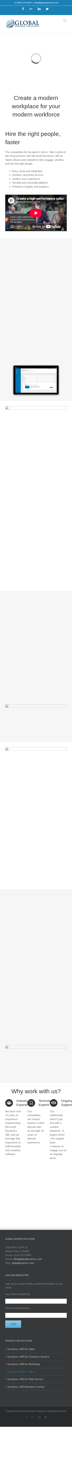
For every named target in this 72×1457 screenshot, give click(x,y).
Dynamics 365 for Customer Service (28, 1356)
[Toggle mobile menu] (65, 20)
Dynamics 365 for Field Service (25, 1379)
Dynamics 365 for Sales (21, 1349)
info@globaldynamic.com (46, 3)
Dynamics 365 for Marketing (23, 1364)
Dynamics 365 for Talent (21, 1371)
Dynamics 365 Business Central (25, 1386)
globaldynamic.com (23, 1262)
